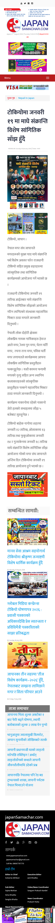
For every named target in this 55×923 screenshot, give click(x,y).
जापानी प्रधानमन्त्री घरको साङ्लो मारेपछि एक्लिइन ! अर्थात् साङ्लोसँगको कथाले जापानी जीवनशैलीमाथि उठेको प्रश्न (25, 757)
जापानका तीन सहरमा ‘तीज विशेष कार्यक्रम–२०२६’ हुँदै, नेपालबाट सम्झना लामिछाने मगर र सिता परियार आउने (26, 683)
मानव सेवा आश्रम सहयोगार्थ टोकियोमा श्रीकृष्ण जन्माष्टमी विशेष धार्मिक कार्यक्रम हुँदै (26, 557)
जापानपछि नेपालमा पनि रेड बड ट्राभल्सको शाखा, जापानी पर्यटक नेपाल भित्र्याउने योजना (25, 780)
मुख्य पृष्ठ (11, 98)
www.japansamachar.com (16, 855)
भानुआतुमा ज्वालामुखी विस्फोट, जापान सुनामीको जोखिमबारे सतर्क (27, 737)
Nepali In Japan (26, 98)
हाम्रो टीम (10, 869)
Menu (7, 78)
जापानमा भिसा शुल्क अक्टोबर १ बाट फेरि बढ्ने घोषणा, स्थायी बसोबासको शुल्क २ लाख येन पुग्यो (27, 720)
